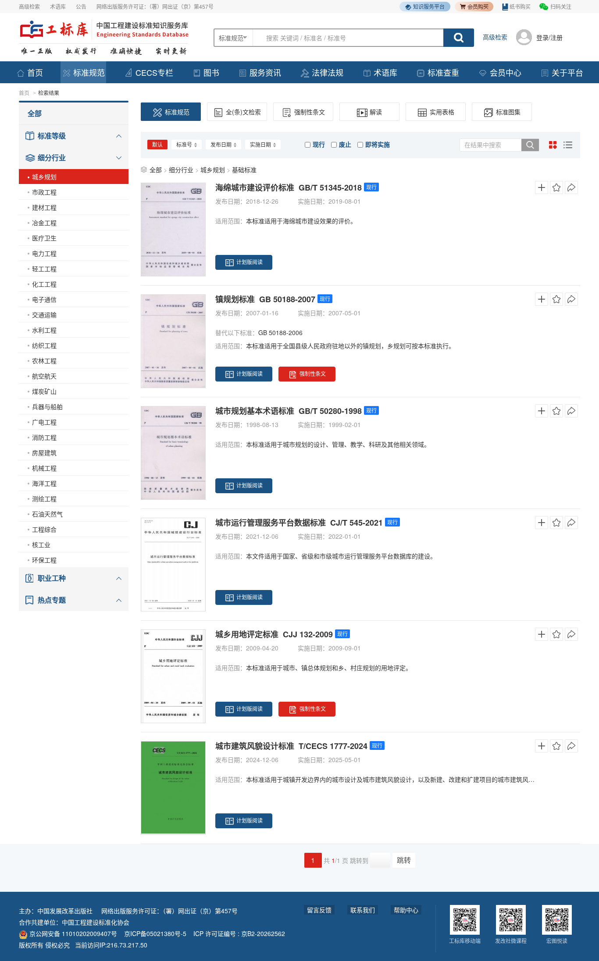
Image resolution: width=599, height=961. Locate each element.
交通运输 (44, 314)
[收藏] (556, 187)
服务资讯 (265, 72)
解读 (376, 111)
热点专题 (52, 600)
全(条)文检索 (243, 111)
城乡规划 (44, 176)
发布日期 (221, 144)
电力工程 (44, 253)
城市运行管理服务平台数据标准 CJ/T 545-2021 (299, 522)
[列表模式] (568, 145)
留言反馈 (319, 909)
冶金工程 (44, 222)
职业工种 (52, 578)
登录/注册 (549, 37)
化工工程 (44, 283)
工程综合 (44, 529)
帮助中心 (406, 909)
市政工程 (44, 191)
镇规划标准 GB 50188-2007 (265, 299)
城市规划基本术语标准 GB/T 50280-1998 (288, 411)
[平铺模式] (553, 145)
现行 (319, 144)
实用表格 (442, 111)
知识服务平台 (429, 6)
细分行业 (52, 157)
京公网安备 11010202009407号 (72, 933)
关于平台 (567, 72)
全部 (35, 113)
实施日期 (260, 144)
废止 (345, 144)
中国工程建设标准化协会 (95, 922)
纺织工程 (44, 345)
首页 (35, 72)
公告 (81, 6)
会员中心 (505, 72)
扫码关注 (560, 6)
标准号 (184, 144)
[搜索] (530, 145)
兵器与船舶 (47, 406)
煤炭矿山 (44, 391)
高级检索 (29, 6)
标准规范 (89, 72)
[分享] (571, 187)
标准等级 (52, 136)
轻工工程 (44, 268)
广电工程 (44, 421)
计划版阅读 (249, 261)
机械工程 (44, 467)
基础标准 (244, 169)
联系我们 (362, 909)
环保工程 (44, 559)
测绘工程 (44, 498)
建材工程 (44, 207)
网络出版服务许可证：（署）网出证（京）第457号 (155, 6)
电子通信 (44, 299)
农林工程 (44, 360)
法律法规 (327, 72)
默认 (157, 144)
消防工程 (44, 437)
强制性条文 (309, 111)
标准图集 (508, 111)
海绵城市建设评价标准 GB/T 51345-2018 (288, 187)
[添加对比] (541, 187)
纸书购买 (520, 6)
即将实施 (377, 144)
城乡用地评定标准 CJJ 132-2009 (274, 634)
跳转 (404, 860)
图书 (211, 72)
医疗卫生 (44, 237)
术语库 (58, 6)
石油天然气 (47, 513)
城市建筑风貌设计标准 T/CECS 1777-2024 (291, 746)
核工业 (41, 544)
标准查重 (443, 72)
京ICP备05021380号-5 (155, 933)
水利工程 (44, 329)
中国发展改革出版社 (65, 910)
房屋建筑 (44, 452)
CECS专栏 (154, 72)
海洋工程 (44, 483)
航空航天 (44, 375)
